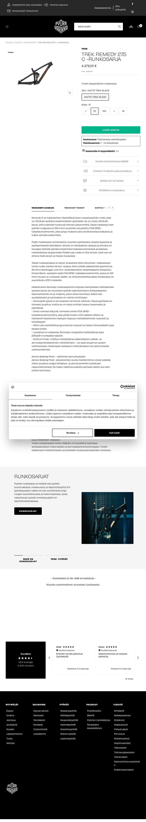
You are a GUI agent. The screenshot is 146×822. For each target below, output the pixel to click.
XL (123, 111)
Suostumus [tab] (30, 395)
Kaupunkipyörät (69, 720)
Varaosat (38, 715)
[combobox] (99, 26)
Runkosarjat (30, 42)
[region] (94, 658)
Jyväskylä (11, 724)
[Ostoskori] (138, 26)
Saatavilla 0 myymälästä (100, 151)
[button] (73, 584)
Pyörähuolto (94, 710)
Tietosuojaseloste (124, 752)
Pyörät (18, 42)
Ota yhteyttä (120, 8)
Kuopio (10, 729)
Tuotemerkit (40, 729)
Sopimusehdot (122, 743)
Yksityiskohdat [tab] (73, 395)
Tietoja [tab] (115, 395)
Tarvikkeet (39, 720)
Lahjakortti (39, 733)
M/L (105, 111)
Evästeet (119, 720)
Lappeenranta (14, 733)
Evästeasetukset (124, 769)
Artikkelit (119, 710)
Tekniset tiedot (74, 208)
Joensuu (11, 720)
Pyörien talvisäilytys (98, 720)
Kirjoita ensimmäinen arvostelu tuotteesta (73, 584)
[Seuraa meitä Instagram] (132, 12)
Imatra (10, 715)
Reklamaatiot (122, 738)
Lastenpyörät (68, 738)
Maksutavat (121, 724)
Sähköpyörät (67, 715)
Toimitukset (120, 757)
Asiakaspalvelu (102, 7)
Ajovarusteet (41, 710)
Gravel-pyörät (68, 733)
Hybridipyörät (68, 724)
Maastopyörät (68, 710)
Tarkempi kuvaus (43, 208)
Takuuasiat (120, 747)
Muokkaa (70, 432)
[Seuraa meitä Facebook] (132, 4)
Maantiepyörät (68, 729)
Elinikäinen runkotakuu (112, 190)
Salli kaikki (114, 432)
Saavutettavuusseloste (127, 763)
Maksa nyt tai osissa (111, 180)
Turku (9, 738)
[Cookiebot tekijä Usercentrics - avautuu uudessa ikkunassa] (122, 387)
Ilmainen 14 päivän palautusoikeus (112, 171)
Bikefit (91, 715)
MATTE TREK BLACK (95, 96)
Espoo (9, 710)
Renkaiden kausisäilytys (94, 726)
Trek (85, 48)
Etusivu (9, 42)
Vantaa (10, 743)
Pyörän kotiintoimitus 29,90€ (112, 161)
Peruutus (119, 733)
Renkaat (38, 724)
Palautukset (121, 729)
